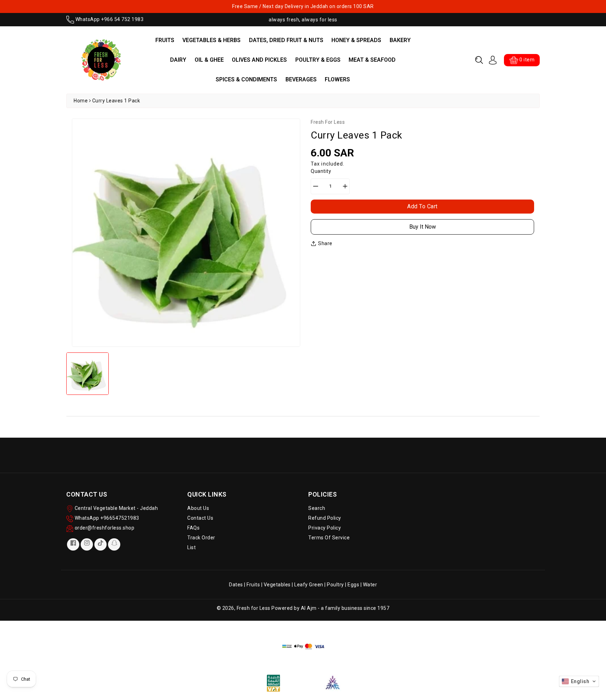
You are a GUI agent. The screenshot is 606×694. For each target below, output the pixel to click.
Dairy (178, 59)
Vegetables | (279, 584)
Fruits (164, 40)
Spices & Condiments (246, 79)
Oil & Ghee (209, 59)
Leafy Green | (310, 584)
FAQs (193, 528)
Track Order (201, 537)
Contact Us (200, 518)
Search (316, 508)
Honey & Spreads (356, 40)
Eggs (353, 584)
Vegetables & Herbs (211, 40)
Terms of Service (329, 537)
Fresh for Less (253, 608)
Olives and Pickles (259, 59)
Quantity (321, 171)
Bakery (400, 40)
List (191, 547)
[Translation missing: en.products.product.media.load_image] (87, 373)
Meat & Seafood (372, 59)
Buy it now (422, 226)
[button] (479, 60)
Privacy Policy (324, 528)
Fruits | (255, 584)
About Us (198, 508)
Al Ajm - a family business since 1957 (345, 608)
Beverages (301, 79)
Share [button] (325, 243)
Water (370, 584)
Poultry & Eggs (318, 59)
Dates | (238, 584)
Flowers (337, 79)
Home (81, 100)
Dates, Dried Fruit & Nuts (286, 40)
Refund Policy (324, 518)
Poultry (335, 584)
